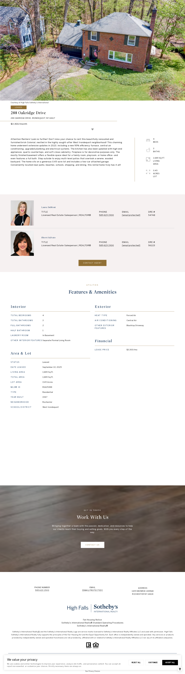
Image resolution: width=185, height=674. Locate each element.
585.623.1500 (106, 215)
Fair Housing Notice (92, 620)
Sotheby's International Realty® (92, 626)
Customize (153, 662)
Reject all (136, 662)
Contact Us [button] (92, 545)
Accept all (170, 662)
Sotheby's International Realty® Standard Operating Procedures (92, 623)
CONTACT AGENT (92, 263)
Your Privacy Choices (92, 671)
